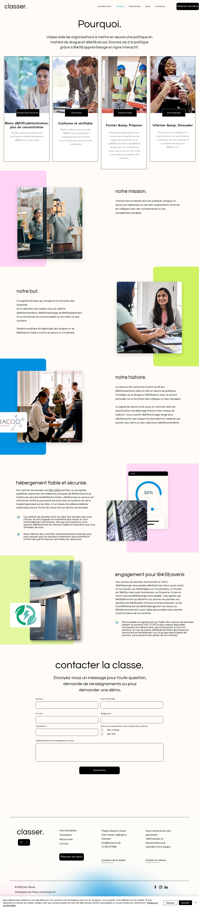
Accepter (185, 902)
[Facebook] (155, 887)
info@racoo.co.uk (111, 843)
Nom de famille (108, 699)
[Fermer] (195, 903)
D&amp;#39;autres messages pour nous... (55, 741)
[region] (26, 109)
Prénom (39, 699)
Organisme (41, 726)
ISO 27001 (55, 490)
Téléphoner (106, 714)
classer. (15, 6)
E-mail (39, 714)
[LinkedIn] (166, 887)
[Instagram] (161, 887)
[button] (187, 6)
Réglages (170, 902)
